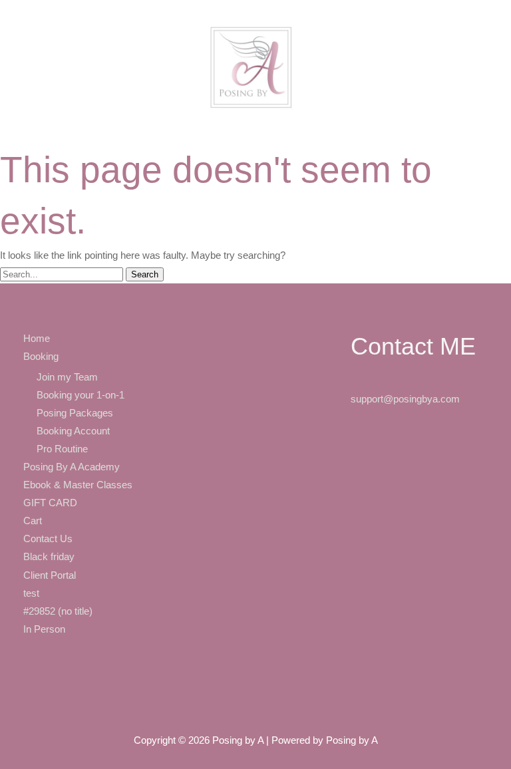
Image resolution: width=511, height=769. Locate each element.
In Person (44, 629)
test (31, 593)
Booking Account (73, 431)
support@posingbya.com (405, 399)
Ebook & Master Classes (77, 485)
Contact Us (48, 539)
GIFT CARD (50, 503)
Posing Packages (75, 413)
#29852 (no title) (57, 611)
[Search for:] (63, 274)
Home (36, 338)
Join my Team (67, 377)
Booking (41, 356)
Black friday (49, 556)
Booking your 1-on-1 (80, 395)
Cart (32, 521)
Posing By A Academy (71, 467)
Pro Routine (62, 449)
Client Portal (49, 575)
